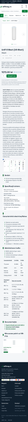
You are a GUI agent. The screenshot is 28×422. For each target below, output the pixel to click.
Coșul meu (4, 410)
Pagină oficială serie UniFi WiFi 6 (15, 325)
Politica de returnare (20, 390)
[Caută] (25, 11)
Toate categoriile (6, 400)
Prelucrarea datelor (19, 393)
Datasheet (12, 327)
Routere (11, 15)
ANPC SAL (4, 420)
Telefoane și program (20, 406)
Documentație (18, 388)
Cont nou (13, 2)
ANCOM (10, 420)
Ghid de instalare (11, 329)
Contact (3, 2)
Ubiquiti (14, 1)
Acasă (4, 20)
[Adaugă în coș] (23, 352)
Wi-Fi (6, 15)
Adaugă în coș (11, 76)
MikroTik (19, 1)
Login (8, 2)
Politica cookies (18, 395)
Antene (3, 395)
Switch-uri (18, 15)
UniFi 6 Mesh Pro (7, 347)
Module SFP (4, 393)
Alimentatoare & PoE (7, 397)
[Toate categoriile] (1, 15)
